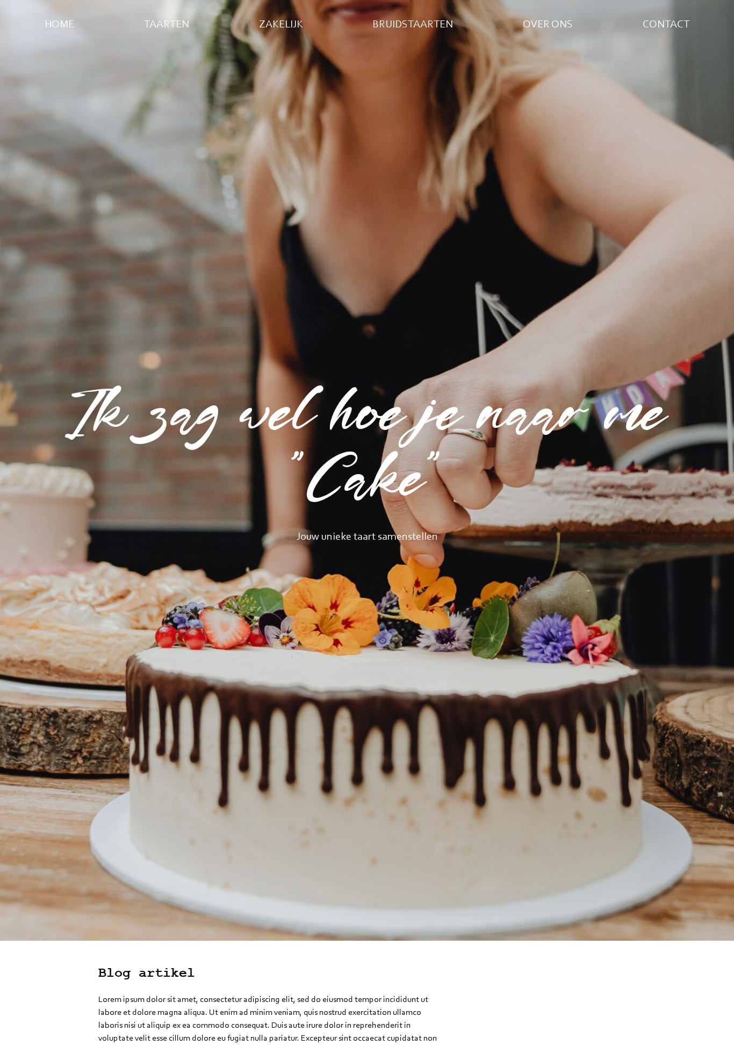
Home (59, 23)
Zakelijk (281, 23)
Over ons (548, 23)
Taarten (166, 23)
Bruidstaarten (412, 23)
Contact (666, 23)
